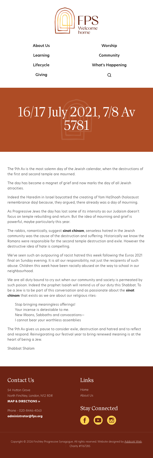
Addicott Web (133, 441)
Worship (109, 46)
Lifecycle (41, 65)
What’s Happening (109, 65)
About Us (41, 46)
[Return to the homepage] (76, 20)
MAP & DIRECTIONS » (23, 401)
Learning (41, 56)
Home (84, 390)
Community (109, 56)
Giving (41, 75)
